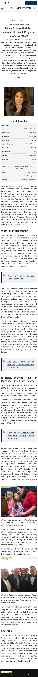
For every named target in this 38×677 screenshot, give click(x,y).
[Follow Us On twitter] (5, 3)
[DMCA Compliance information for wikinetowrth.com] (19, 672)
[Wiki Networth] (19, 8)
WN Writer (20, 78)
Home (14, 20)
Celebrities (22, 20)
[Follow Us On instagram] (8, 3)
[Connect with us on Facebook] (2, 3)
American (33, 132)
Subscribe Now (31, 3)
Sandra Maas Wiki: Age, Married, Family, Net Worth (20, 435)
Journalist (33, 136)
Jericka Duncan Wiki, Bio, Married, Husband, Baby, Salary (20, 365)
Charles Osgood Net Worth (20, 277)
